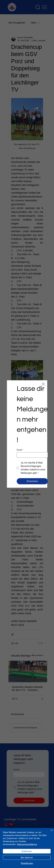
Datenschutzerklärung (27, 844)
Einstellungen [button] (27, 863)
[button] (43, 384)
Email (20, 450)
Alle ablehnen (27, 857)
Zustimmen (27, 851)
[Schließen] (50, 832)
